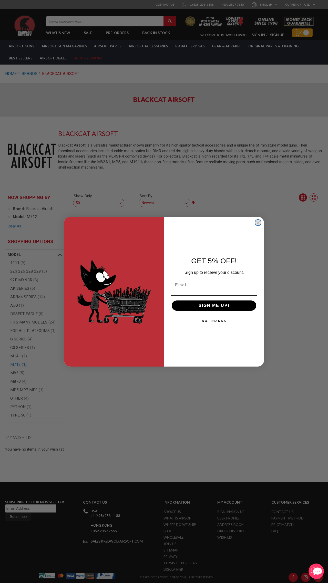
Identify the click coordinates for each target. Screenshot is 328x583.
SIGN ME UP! (214, 305)
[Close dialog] (258, 222)
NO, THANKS (214, 321)
